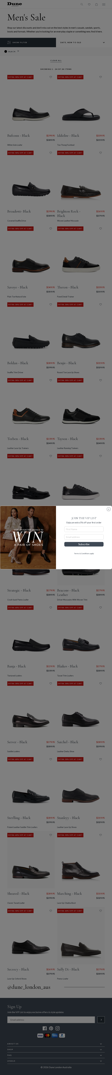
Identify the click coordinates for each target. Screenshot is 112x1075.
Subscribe (84, 544)
